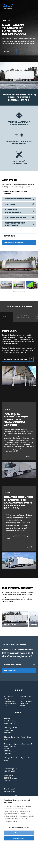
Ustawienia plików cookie (19, 827)
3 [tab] (18, 292)
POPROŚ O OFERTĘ (9, 236)
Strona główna (9, 697)
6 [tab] (24, 292)
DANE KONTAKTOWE (10, 670)
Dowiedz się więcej (10, 821)
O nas (6, 706)
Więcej (6, 51)
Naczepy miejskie (15, 217)
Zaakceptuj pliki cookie (19, 838)
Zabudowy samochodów (13, 211)
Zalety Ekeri (24, 703)
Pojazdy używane (26, 701)
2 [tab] (16, 292)
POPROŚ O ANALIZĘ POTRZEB (12, 664)
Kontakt (22, 706)
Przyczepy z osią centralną (15, 224)
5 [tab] (22, 292)
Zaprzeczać (19, 833)
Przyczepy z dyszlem (18, 199)
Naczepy (10, 204)
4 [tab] (20, 292)
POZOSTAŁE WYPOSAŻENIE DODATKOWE (15, 359)
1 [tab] (14, 292)
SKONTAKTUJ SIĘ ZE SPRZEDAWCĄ (14, 242)
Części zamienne (10, 703)
